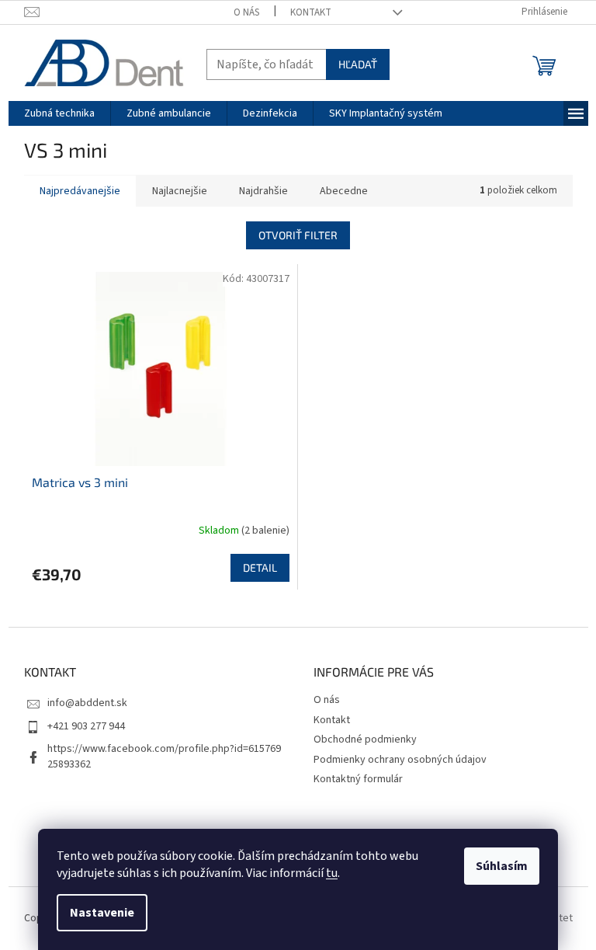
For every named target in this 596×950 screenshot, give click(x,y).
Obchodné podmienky (365, 739)
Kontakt (310, 12)
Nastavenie (102, 912)
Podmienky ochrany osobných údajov (400, 759)
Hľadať (357, 64)
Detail (260, 567)
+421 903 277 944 (86, 726)
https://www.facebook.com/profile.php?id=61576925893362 (164, 756)
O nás (246, 12)
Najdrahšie (263, 191)
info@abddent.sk (87, 703)
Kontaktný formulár (358, 779)
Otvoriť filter (298, 235)
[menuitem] (59, 113)
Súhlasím (502, 866)
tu (332, 873)
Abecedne (344, 191)
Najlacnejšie (179, 191)
